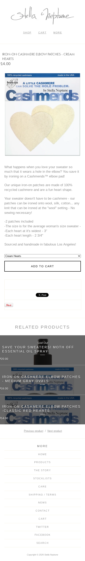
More (57, 32)
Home (42, 454)
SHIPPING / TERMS (42, 494)
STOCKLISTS (42, 478)
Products (42, 462)
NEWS (42, 502)
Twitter (42, 527)
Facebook (43, 535)
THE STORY (42, 470)
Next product (54, 430)
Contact (43, 510)
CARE (42, 486)
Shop (27, 32)
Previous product (33, 430)
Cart (42, 32)
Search (42, 543)
